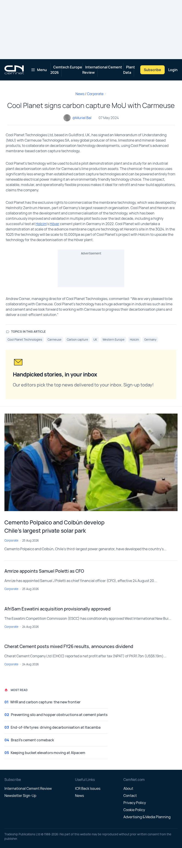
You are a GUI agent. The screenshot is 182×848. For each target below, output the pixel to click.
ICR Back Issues (87, 788)
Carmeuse (54, 340)
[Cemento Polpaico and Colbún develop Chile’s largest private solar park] (91, 462)
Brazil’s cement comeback (32, 740)
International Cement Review (102, 70)
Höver (54, 223)
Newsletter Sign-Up (20, 795)
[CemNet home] (14, 69)
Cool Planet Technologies (25, 340)
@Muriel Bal (81, 117)
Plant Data (129, 70)
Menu (42, 69)
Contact (130, 795)
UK (95, 340)
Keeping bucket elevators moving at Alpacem (48, 752)
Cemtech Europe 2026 (66, 70)
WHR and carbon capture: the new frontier (45, 702)
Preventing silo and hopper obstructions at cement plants (59, 714)
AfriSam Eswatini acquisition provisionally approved (57, 609)
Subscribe (152, 69)
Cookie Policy (134, 809)
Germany (150, 340)
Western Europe (114, 340)
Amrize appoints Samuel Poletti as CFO (44, 571)
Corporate (95, 93)
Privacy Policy (134, 802)
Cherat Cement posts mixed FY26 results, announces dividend (68, 646)
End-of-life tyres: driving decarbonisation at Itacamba (56, 727)
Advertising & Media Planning (146, 816)
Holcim (41, 223)
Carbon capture (77, 340)
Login (173, 69)
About (128, 788)
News (79, 93)
